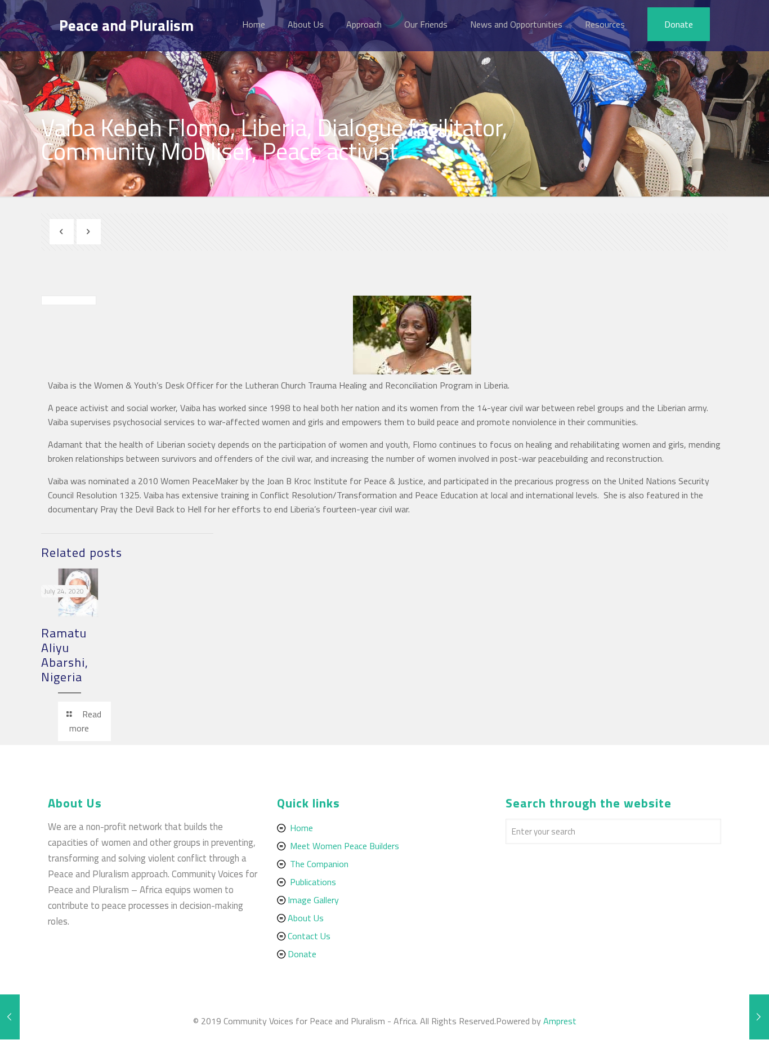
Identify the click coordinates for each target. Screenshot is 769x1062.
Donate (302, 954)
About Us (306, 918)
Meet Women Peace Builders (344, 846)
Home (301, 828)
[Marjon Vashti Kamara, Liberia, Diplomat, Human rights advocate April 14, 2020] (10, 1016)
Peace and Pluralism (126, 25)
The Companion (319, 864)
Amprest (559, 1021)
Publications (313, 882)
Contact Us (309, 936)
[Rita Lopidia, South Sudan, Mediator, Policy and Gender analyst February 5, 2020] (759, 1016)
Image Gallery (313, 900)
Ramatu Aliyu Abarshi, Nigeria (64, 654)
